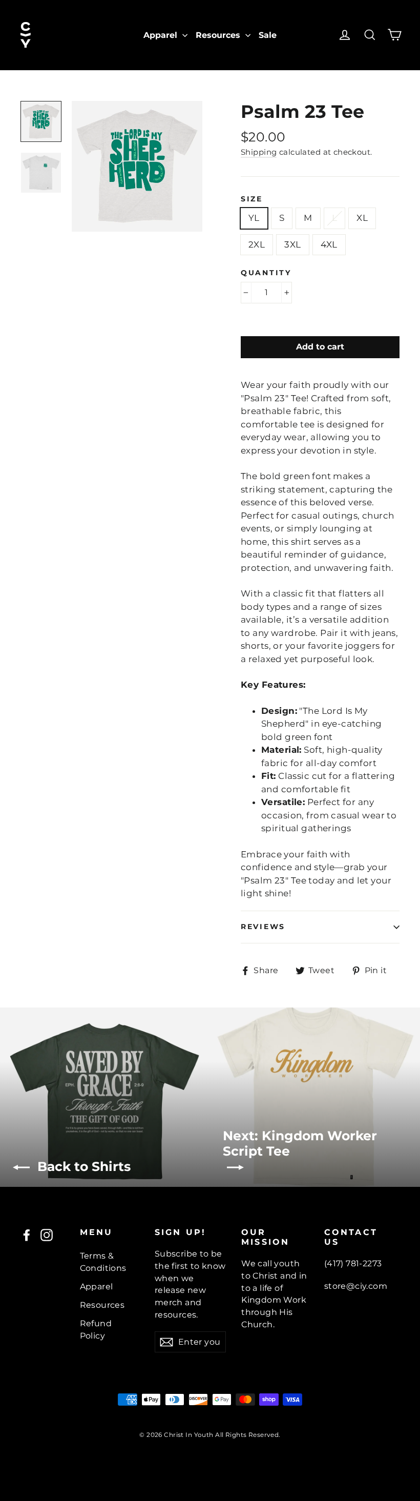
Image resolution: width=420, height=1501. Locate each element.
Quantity (266, 273)
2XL (256, 244)
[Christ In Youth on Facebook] (26, 1234)
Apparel (161, 35)
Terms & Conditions (103, 1262)
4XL (329, 244)
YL (254, 218)
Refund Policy (96, 1330)
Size (252, 199)
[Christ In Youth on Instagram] (46, 1234)
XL (362, 218)
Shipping (259, 152)
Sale (268, 35)
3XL (292, 244)
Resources (219, 35)
